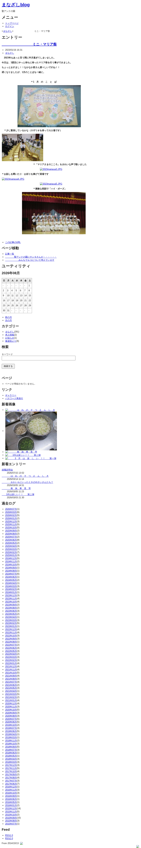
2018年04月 (11, 759)
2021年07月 (11, 682)
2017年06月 (11, 784)
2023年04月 (11, 617)
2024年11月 (11, 561)
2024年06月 (11, 577)
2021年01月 (11, 700)
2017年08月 (11, 777)
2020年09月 (11, 712)
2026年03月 (11, 512)
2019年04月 (11, 734)
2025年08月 (11, 533)
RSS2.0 (9, 838)
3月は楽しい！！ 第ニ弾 (18, 494)
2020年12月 (11, 703)
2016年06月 (11, 799)
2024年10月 (11, 564)
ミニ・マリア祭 (29, 44)
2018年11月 (11, 740)
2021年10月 (11, 672)
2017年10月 (11, 771)
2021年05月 (11, 688)
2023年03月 (11, 620)
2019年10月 (11, 725)
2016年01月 (11, 805)
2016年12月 (11, 786)
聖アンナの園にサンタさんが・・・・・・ (31, 257)
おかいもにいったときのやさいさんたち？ (27, 482)
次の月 (8, 320)
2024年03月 (11, 586)
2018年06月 (11, 752)
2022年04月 (11, 654)
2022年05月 (11, 651)
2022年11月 (11, 632)
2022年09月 (11, 638)
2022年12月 (11, 629)
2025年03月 (11, 549)
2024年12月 (11, 558)
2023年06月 (11, 611)
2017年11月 (11, 768)
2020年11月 (11, 706)
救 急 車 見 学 (16, 488)
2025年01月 (11, 555)
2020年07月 (11, 719)
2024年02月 (11, 589)
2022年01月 (11, 663)
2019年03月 (11, 737)
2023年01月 (11, 626)
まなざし (7, 31)
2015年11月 (11, 811)
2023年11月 (11, 598)
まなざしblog (16, 4)
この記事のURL (13, 242)
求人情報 (9, 335)
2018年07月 (11, 750)
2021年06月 (11, 685)
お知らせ (9, 338)
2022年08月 (11, 641)
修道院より (10, 341)
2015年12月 (11, 808)
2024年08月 (11, 570)
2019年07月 (11, 728)
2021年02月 (11, 697)
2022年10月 (11, 635)
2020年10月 (11, 709)
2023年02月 (11, 623)
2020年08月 (11, 716)
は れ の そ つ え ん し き (25, 476)
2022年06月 (11, 648)
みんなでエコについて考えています (29, 260)
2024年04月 (11, 583)
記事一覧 (9, 254)
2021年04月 (11, 691)
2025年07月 (11, 537)
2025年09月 (11, 530)
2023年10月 (11, 601)
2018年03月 (11, 762)
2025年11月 (11, 524)
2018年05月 (11, 756)
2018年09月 (11, 746)
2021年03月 (11, 694)
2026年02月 (11, 515)
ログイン (9, 26)
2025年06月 (11, 540)
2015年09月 (11, 817)
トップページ (12, 23)
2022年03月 (11, 657)
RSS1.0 (9, 835)
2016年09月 (11, 796)
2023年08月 (11, 608)
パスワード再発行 (14, 398)
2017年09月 (11, 774)
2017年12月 (11, 765)
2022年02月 (11, 660)
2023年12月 (11, 595)
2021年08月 (11, 679)
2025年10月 (11, 527)
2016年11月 (11, 790)
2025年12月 (11, 521)
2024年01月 (11, 592)
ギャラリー (10, 395)
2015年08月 (11, 820)
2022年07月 (11, 645)
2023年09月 (11, 604)
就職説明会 (7, 469)
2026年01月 (11, 518)
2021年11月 (11, 669)
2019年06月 (11, 731)
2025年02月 (11, 552)
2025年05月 (11, 543)
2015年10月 (11, 814)
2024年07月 (11, 574)
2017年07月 (11, 780)
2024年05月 (11, 580)
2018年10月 (11, 743)
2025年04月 (11, 546)
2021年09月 (11, 675)
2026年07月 (11, 509)
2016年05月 (11, 802)
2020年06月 (11, 722)
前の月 (8, 317)
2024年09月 (11, 567)
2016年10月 (11, 793)
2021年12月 (11, 666)
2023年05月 (11, 614)
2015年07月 (11, 823)
